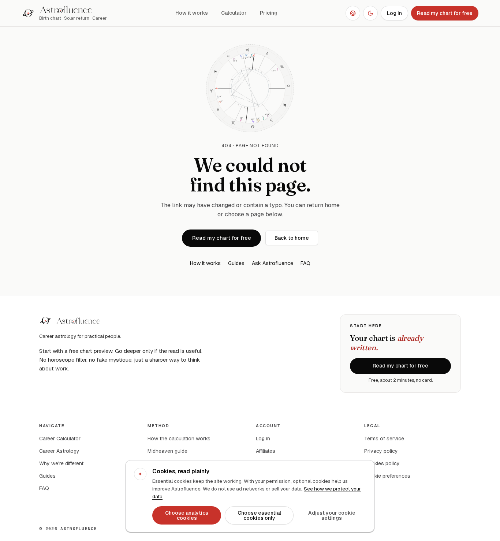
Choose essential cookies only (259, 515)
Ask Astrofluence (272, 263)
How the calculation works (179, 438)
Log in (394, 13)
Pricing (268, 13)
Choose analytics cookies (186, 515)
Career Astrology (59, 451)
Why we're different (61, 463)
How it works (191, 13)
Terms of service (384, 438)
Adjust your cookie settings (331, 515)
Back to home (292, 238)
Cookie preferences (387, 476)
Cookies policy (382, 463)
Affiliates (265, 451)
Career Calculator (60, 438)
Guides (236, 263)
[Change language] (353, 13)
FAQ (305, 263)
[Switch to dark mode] (370, 13)
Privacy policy (381, 451)
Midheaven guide (167, 451)
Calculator (234, 13)
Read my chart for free (445, 13)
